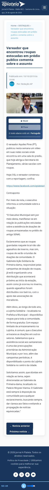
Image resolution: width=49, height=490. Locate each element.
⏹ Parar (24, 127)
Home (13, 25)
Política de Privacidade (17, 460)
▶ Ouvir (24, 121)
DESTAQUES (23, 25)
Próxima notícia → (20, 431)
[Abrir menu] (44, 7)
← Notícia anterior (20, 425)
